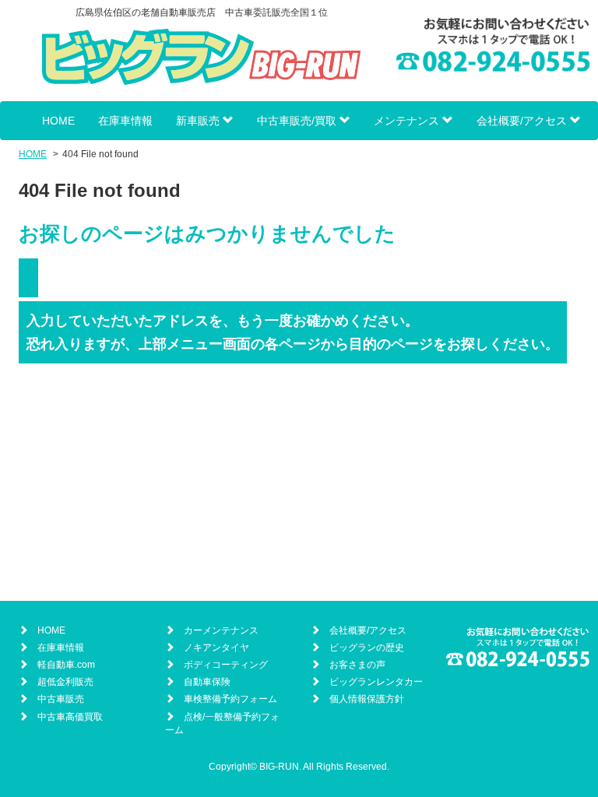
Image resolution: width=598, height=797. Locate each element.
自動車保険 (207, 681)
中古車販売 (60, 698)
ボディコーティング (226, 664)
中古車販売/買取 (298, 120)
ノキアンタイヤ (216, 647)
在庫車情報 (125, 120)
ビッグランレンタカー (376, 681)
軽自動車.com (66, 664)
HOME (58, 120)
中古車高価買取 (70, 716)
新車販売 (199, 120)
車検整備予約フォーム (230, 698)
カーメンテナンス (221, 630)
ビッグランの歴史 (366, 647)
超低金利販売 (65, 681)
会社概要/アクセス (523, 120)
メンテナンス (408, 120)
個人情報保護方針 (366, 698)
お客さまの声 (357, 664)
